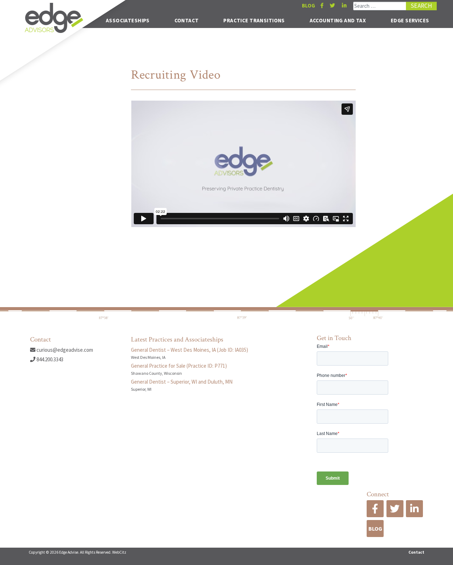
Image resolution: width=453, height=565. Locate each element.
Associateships (128, 20)
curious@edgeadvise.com (64, 349)
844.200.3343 (49, 359)
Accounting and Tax (338, 20)
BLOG (308, 5)
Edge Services (410, 20)
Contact (186, 20)
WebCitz (119, 552)
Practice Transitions (254, 20)
